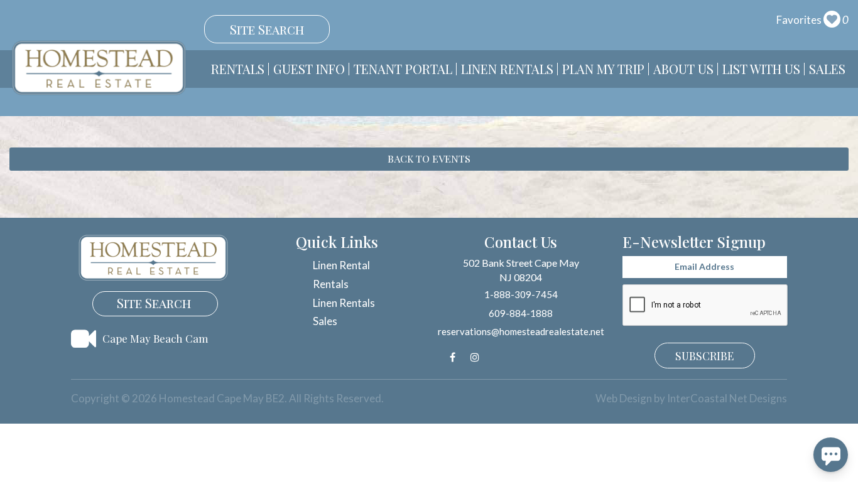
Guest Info (309, 68)
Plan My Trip (603, 68)
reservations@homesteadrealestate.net (521, 331)
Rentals (237, 68)
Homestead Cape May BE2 (98, 68)
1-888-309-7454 (521, 294)
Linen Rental (341, 265)
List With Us (761, 68)
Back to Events (429, 158)
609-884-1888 (521, 313)
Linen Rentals (507, 68)
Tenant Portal (403, 68)
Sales (827, 68)
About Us (683, 68)
